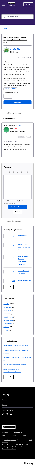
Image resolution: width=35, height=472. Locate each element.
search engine (9, 94)
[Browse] (3, 4)
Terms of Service (19, 438)
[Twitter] (3, 419)
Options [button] (32, 28)
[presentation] (5, 176)
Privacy (4, 441)
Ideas (4, 28)
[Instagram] (7, 419)
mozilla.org (5, 438)
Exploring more (8, 322)
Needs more (7, 316)
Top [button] (2, 467)
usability (17, 94)
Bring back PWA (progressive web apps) (17, 351)
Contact (25, 441)
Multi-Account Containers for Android (16, 370)
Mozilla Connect (11, 4)
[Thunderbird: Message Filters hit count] (25, 115)
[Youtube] (11, 419)
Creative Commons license (10, 454)
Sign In (28, 4)
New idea (13, 62)
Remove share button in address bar (24, 251)
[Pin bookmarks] (29, 115)
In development (9, 325)
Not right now (8, 329)
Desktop (7, 90)
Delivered (7, 332)
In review (6, 319)
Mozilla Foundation (7, 447)
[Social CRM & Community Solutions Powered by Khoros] (28, 468)
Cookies (14, 441)
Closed (6, 335)
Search (15, 90)
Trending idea (8, 312)
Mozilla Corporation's (11, 445)
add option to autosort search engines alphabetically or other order (15, 39)
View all (8, 292)
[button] (6, 98)
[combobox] (17, 16)
